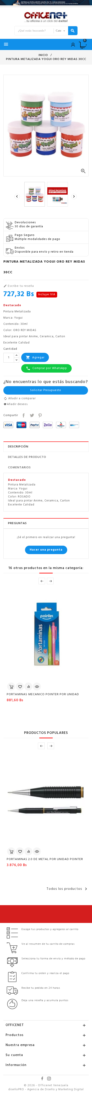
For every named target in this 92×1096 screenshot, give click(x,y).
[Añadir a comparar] (28, 687)
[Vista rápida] (37, 687)
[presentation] (17, 196)
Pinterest (39, 415)
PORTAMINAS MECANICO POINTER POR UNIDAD (43, 694)
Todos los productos (67, 889)
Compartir (23, 415)
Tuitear (31, 415)
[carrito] (11, 687)
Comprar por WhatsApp (46, 368)
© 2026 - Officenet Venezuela (46, 1086)
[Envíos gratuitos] (46, 2)
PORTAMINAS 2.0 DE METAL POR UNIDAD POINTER (45, 859)
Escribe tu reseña (18, 286)
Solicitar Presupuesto (45, 390)
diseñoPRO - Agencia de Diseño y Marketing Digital (46, 1090)
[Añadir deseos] (20, 687)
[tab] (46, 446)
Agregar (35, 357)
